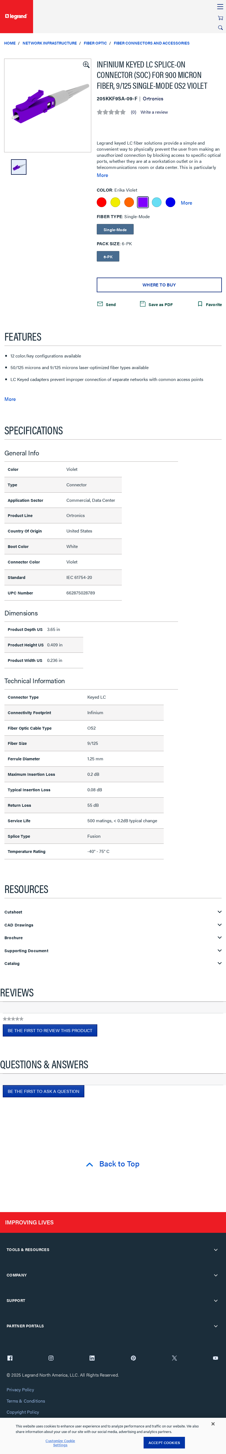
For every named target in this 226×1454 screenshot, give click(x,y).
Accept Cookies (164, 1442)
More (102, 175)
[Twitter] (174, 1358)
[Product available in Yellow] (115, 202)
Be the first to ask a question (43, 1091)
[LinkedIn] (92, 1358)
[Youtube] (215, 1358)
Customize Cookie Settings (60, 1443)
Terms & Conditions (26, 1401)
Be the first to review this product (52, 1032)
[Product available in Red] (101, 202)
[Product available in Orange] (129, 202)
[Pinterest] (133, 1358)
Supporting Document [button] (26, 950)
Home (10, 43)
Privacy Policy (20, 1390)
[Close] (213, 1424)
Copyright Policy (23, 1412)
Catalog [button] (12, 963)
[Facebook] (10, 1358)
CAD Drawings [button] (18, 925)
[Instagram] (51, 1358)
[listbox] (47, 105)
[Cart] (220, 18)
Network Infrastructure (50, 43)
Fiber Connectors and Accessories (152, 43)
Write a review (154, 112)
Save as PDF (160, 304)
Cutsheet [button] (13, 912)
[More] (186, 202)
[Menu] (220, 7)
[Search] (220, 27)
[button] (85, 64)
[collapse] (215, 1250)
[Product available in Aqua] (157, 202)
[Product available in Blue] (170, 202)
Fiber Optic (95, 43)
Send (110, 304)
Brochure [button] (13, 937)
